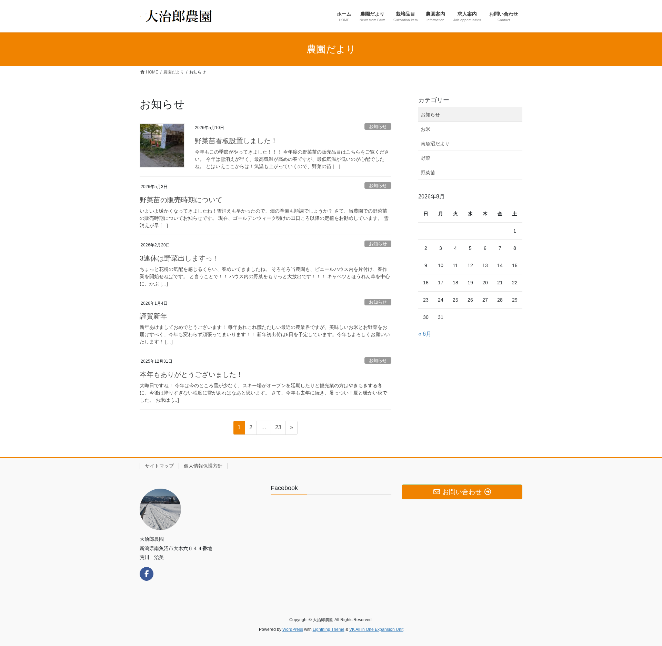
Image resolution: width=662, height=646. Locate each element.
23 (278, 429)
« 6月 (424, 334)
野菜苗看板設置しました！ (236, 141)
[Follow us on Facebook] (146, 574)
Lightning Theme (328, 629)
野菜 (425, 158)
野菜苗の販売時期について (181, 200)
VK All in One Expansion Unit (376, 629)
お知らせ (378, 126)
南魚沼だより (435, 143)
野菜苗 (428, 172)
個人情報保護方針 (203, 466)
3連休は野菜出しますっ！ (179, 258)
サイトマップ (159, 466)
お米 (425, 129)
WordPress (292, 629)
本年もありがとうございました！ (191, 374)
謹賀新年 (153, 316)
